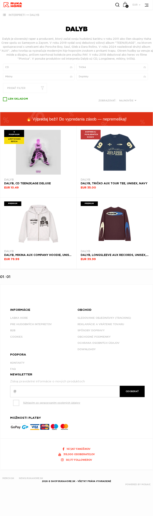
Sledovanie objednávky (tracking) (104, 317)
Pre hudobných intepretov (31, 324)
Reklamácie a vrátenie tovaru (100, 324)
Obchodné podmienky (94, 336)
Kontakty (17, 362)
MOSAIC (146, 484)
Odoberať (132, 391)
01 (2, 277)
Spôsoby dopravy (91, 330)
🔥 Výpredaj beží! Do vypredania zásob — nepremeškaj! (76, 119)
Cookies (16, 336)
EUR (135, 4)
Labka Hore (19, 317)
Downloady (86, 349)
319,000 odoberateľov (79, 454)
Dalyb (34, 15)
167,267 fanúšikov (78, 448)
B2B (12, 330)
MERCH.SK (8, 478)
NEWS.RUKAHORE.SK (31, 478)
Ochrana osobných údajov (98, 342)
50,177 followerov (78, 459)
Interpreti (17, 15)
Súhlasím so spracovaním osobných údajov (51, 402)
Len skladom (18, 99)
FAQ (13, 368)
